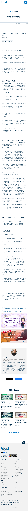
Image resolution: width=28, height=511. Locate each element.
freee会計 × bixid (4, 470)
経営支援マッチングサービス (6, 478)
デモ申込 (16, 476)
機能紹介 (2, 463)
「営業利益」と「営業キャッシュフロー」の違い (12, 311)
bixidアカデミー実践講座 (19, 470)
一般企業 (2, 482)
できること (3, 461)
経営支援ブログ (3, 491)
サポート (2, 466)
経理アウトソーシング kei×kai (6, 476)
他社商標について (4, 504)
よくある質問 (3, 467)
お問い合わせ (3, 500)
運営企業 (8, 500)
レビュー (2, 485)
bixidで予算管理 (4, 475)
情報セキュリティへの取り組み (6, 502)
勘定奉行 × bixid (4, 472)
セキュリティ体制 (4, 469)
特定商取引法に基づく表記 (17, 502)
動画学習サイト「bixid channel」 (7, 494)
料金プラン (3, 464)
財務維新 (16, 475)
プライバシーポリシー (15, 500)
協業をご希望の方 (18, 491)
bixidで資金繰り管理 (4, 473)
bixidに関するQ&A (4, 492)
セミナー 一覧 (17, 482)
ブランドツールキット (12, 504)
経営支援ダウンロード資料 (5, 489)
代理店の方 (16, 489)
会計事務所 (3, 484)
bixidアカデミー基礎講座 (19, 469)
